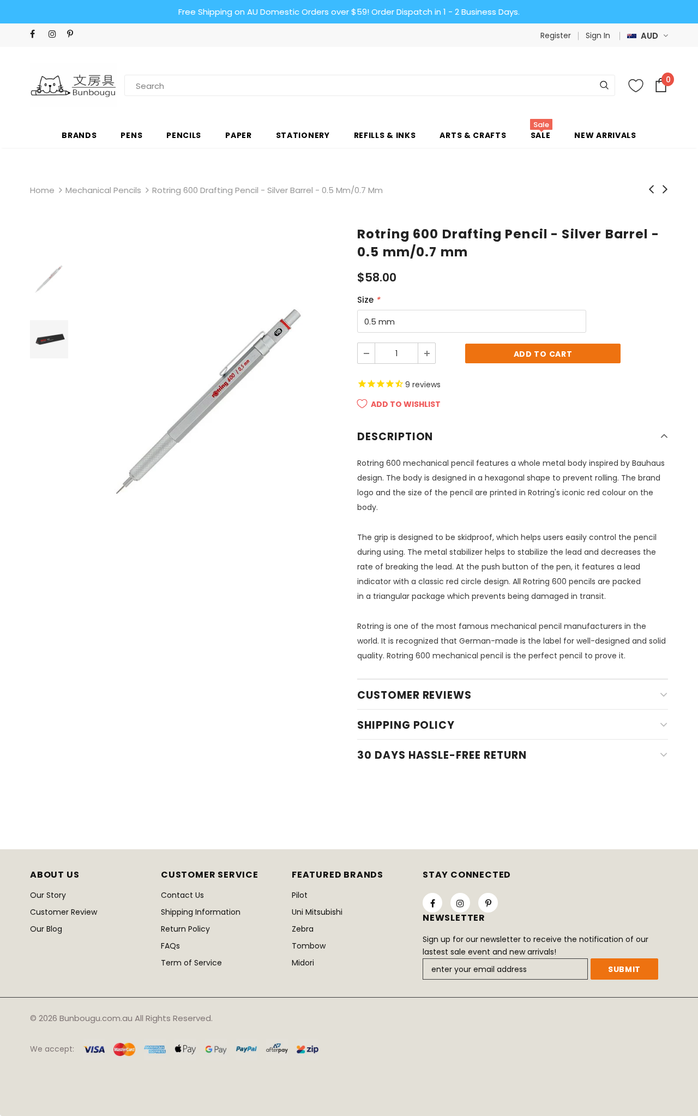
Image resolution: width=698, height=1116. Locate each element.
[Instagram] (55, 34)
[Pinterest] (74, 34)
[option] (210, 400)
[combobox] (163, 85)
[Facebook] (37, 34)
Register (555, 35)
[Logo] (73, 85)
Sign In (598, 35)
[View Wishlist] (636, 86)
